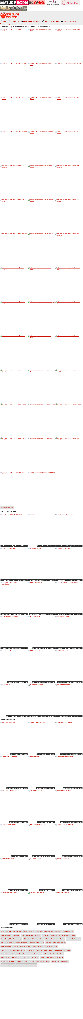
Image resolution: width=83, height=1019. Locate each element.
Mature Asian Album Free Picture (64, 931)
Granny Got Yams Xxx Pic (50, 935)
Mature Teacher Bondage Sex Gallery (11, 931)
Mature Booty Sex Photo (8, 965)
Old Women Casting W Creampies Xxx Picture (14, 942)
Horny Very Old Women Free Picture (37, 950)
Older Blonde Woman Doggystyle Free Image (44, 946)
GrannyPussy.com (6, 24)
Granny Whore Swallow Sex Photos (11, 954)
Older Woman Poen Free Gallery (10, 935)
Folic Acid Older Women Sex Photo (53, 954)
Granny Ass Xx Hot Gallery (36, 942)
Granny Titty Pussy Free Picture (29, 957)
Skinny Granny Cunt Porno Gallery (31, 935)
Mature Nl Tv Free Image (73, 939)
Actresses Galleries (70, 21)
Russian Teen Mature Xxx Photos (55, 939)
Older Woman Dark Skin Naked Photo (59, 950)
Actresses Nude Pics (52, 21)
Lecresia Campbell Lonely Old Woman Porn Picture (38, 931)
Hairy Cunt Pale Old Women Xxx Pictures (52, 957)
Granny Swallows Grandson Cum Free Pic (13, 950)
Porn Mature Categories (31, 21)
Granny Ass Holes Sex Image (60, 961)
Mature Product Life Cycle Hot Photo (34, 939)
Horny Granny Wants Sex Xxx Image (11, 939)
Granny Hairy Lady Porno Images (32, 954)
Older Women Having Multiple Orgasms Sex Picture (15, 946)
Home (5, 21)
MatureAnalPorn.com (7, 507)
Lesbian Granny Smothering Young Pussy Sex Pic (15, 961)
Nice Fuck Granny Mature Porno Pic (55, 942)
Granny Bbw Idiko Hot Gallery (67, 935)
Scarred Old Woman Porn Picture (40, 961)
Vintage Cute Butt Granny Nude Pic (26, 965)
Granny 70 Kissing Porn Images (10, 957)
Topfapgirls (15, 21)
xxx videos (18, 24)
